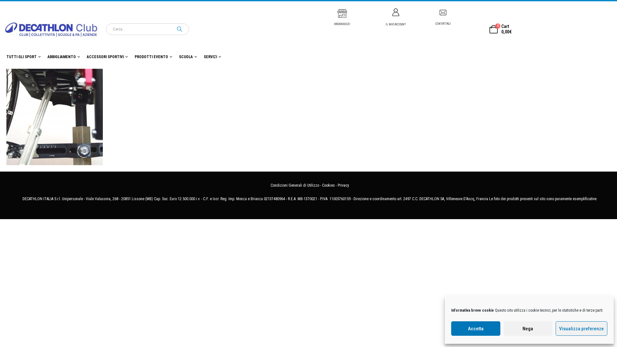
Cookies (328, 185)
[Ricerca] (180, 29)
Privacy (343, 185)
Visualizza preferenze (581, 329)
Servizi (210, 57)
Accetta (476, 329)
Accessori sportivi (105, 57)
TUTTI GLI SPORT (21, 57)
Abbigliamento (62, 57)
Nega (528, 329)
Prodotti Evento (151, 57)
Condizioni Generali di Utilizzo (295, 185)
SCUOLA (186, 57)
